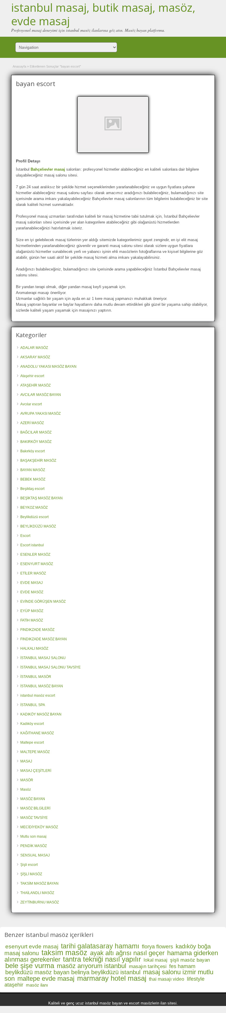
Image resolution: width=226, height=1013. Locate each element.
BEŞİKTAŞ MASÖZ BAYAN (41, 498)
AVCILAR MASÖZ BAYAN (40, 395)
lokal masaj (155, 959)
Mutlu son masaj (33, 836)
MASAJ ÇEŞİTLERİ (35, 771)
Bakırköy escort (32, 451)
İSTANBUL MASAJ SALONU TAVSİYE (50, 667)
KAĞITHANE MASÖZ (37, 733)
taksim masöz (64, 952)
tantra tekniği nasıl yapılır (102, 959)
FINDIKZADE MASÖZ (37, 630)
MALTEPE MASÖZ (35, 752)
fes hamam (182, 966)
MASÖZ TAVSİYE (34, 818)
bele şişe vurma (29, 966)
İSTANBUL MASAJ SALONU (43, 658)
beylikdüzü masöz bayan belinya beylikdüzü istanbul (72, 972)
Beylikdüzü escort (34, 517)
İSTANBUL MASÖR (35, 677)
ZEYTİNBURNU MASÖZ (39, 902)
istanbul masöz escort (37, 695)
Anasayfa (19, 66)
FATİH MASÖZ (31, 620)
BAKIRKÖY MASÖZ (35, 442)
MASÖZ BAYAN (32, 799)
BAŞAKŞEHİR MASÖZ (38, 460)
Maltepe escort (32, 742)
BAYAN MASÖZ (32, 470)
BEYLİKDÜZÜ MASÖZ (38, 526)
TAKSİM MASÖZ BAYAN (39, 883)
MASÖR (26, 780)
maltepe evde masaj (45, 978)
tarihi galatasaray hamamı (100, 946)
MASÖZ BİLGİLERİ (35, 808)
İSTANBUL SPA (32, 705)
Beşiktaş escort (32, 489)
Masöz (25, 789)
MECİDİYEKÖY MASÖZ (39, 827)
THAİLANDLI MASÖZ (37, 893)
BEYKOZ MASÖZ (34, 507)
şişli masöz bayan (190, 960)
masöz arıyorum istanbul (91, 966)
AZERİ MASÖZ (32, 423)
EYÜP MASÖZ (31, 611)
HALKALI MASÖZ (34, 648)
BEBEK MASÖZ (32, 479)
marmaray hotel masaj (111, 978)
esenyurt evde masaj (31, 946)
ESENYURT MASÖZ (36, 564)
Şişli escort (29, 865)
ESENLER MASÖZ (35, 554)
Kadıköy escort (32, 724)
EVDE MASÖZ (31, 592)
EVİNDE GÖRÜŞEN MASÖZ (43, 601)
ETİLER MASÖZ (33, 573)
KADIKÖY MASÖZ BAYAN (41, 714)
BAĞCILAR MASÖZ (35, 432)
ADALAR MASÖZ (34, 348)
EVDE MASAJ (31, 583)
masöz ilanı (37, 984)
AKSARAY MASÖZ (35, 357)
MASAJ (26, 761)
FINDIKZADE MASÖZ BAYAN (43, 639)
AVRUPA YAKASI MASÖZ (40, 413)
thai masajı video (166, 979)
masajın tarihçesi (148, 966)
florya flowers (157, 947)
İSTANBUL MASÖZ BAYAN (41, 686)
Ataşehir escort (32, 376)
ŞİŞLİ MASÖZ (31, 874)
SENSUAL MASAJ (35, 855)
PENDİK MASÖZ (33, 846)
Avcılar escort (31, 404)
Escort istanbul (32, 545)
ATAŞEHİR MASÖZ (35, 385)
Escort (25, 536)
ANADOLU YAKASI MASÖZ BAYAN (48, 366)
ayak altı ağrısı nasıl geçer (127, 953)
